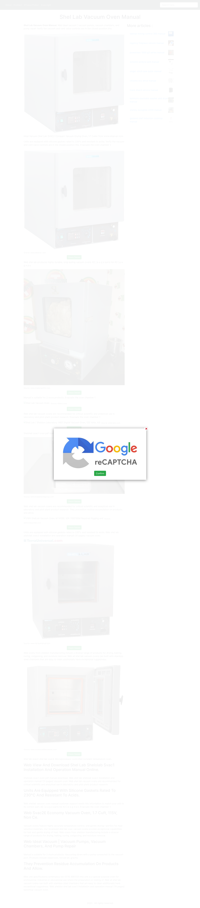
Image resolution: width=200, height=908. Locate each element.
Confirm (100, 473)
